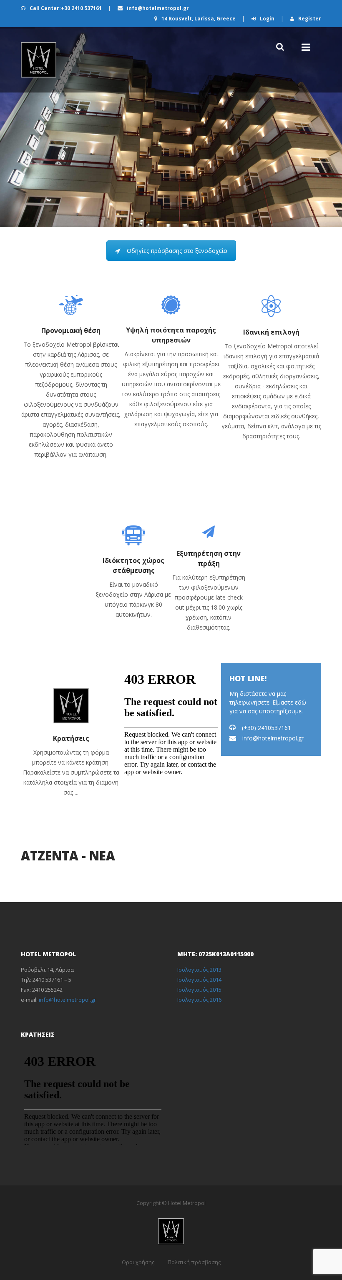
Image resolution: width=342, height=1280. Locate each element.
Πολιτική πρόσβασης (194, 1262)
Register (309, 18)
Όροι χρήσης (138, 1262)
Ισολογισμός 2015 (199, 989)
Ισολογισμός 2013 (199, 969)
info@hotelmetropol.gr (157, 8)
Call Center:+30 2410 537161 (65, 8)
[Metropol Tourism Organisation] (38, 59)
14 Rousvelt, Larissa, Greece (198, 18)
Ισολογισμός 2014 (199, 979)
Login (267, 18)
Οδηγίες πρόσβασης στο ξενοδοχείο (177, 251)
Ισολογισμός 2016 (199, 999)
